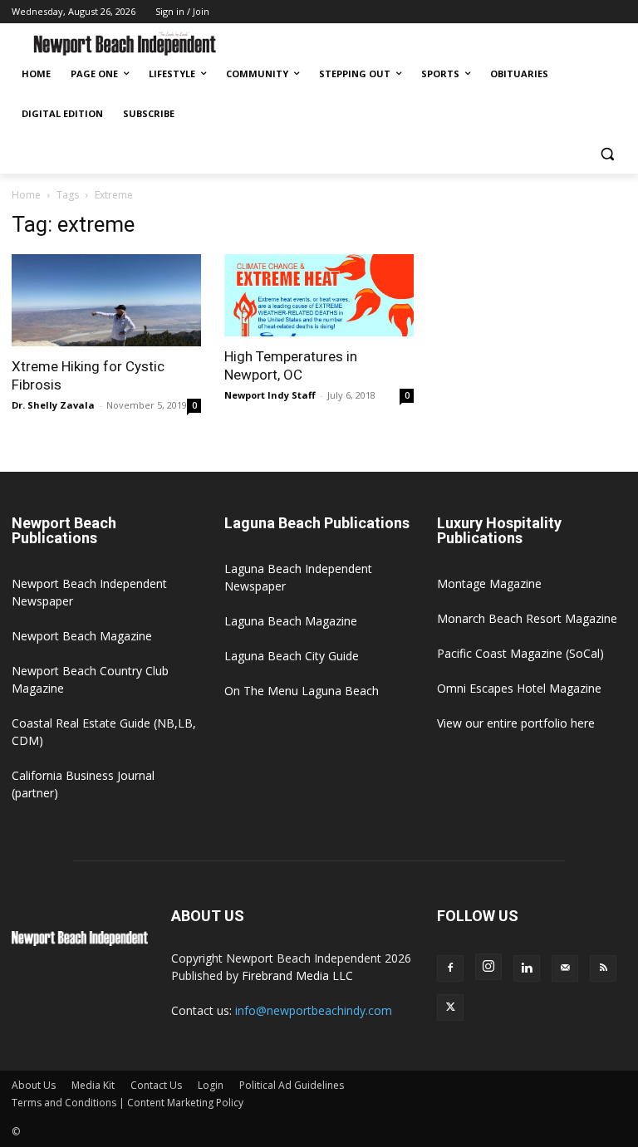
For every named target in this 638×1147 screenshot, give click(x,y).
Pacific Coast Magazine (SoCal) (520, 653)
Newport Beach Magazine (82, 636)
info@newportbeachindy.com (313, 1010)
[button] (606, 154)
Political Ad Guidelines (291, 1085)
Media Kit (93, 1085)
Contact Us (156, 1085)
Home (26, 195)
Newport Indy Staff (270, 395)
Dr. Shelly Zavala (53, 405)
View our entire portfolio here (516, 723)
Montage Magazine (489, 583)
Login (210, 1085)
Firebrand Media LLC (297, 975)
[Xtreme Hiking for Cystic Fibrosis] (106, 300)
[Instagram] (488, 966)
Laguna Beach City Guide (291, 656)
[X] (450, 1007)
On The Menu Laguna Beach (301, 690)
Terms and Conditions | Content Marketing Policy (127, 1103)
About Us (34, 1085)
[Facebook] (450, 968)
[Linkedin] (526, 968)
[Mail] (565, 968)
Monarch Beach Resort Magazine (527, 618)
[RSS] (603, 968)
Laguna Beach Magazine (290, 621)
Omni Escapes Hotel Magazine (519, 688)
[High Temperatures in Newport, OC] (319, 295)
